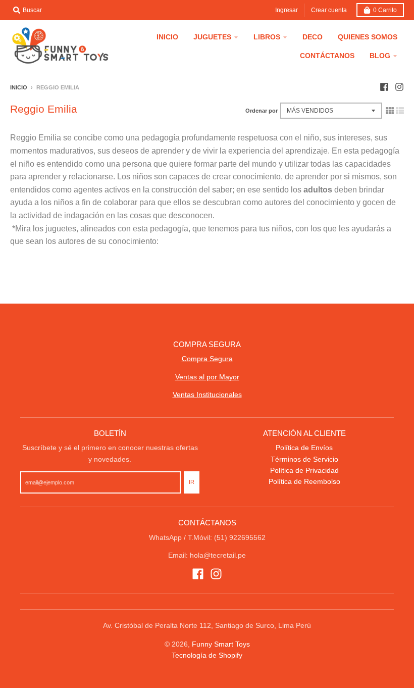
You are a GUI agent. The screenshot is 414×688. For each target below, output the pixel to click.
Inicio (18, 87)
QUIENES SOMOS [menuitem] (367, 37)
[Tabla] (390, 110)
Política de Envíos (304, 448)
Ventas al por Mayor (207, 377)
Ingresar (286, 10)
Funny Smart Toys (221, 644)
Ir (191, 482)
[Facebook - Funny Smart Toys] (384, 86)
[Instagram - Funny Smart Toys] (399, 86)
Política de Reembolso (304, 481)
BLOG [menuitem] (380, 56)
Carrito (385, 10)
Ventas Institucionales (207, 394)
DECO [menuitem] (312, 37)
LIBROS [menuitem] (266, 37)
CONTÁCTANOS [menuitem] (327, 56)
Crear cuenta (329, 10)
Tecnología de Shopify (207, 655)
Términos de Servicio (304, 459)
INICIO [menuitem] (167, 37)
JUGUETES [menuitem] (212, 37)
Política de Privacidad (304, 470)
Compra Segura (207, 359)
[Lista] (400, 110)
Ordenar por (261, 111)
